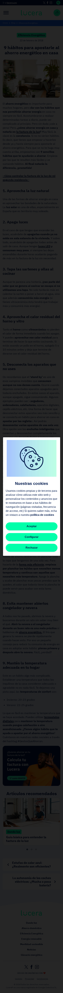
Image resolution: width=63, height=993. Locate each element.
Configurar (31, 537)
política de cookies (42, 514)
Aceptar (32, 526)
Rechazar (32, 547)
